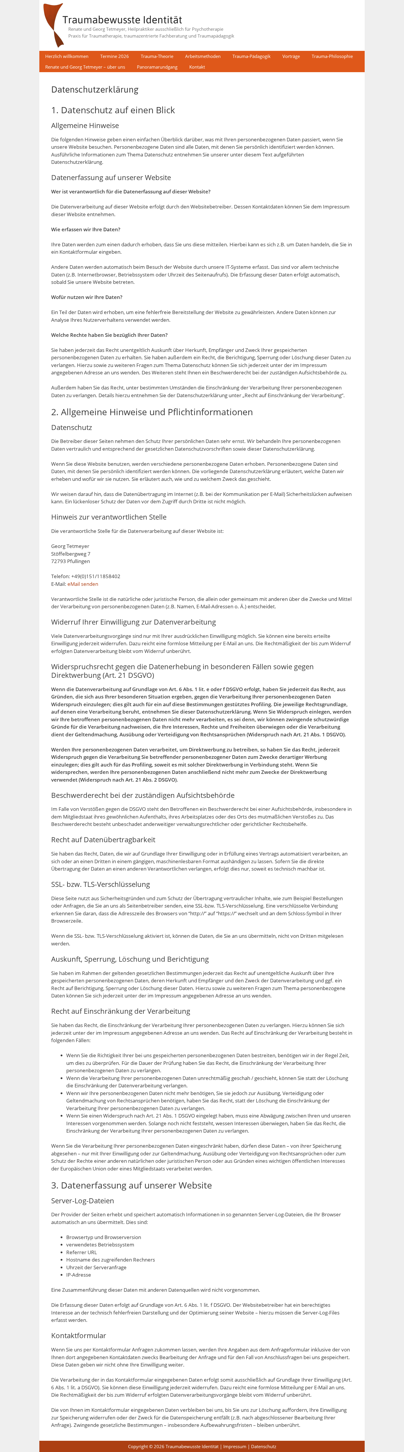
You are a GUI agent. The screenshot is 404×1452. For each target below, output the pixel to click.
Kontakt (197, 67)
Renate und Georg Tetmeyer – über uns (85, 67)
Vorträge (291, 56)
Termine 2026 (114, 56)
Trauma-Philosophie (332, 56)
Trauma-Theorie (157, 56)
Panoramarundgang (157, 67)
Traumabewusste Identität (122, 19)
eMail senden (82, 584)
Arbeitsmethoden (203, 56)
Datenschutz (263, 1446)
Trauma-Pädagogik (251, 56)
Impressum (234, 1446)
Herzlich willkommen (66, 56)
